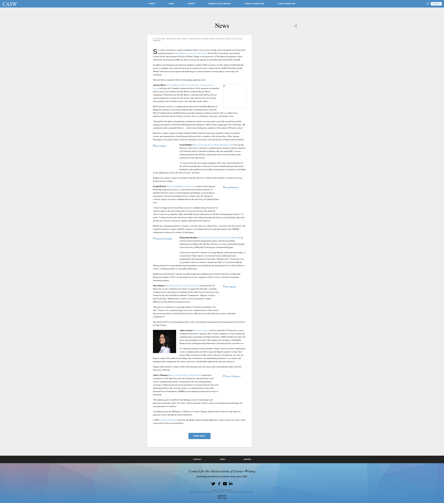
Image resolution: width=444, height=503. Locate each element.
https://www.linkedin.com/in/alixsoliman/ (182, 285)
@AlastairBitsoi (173, 85)
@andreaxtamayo (201, 330)
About (152, 4)
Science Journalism (254, 4)
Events (191, 4)
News (171, 4)
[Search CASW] (427, 3)
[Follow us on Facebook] (219, 484)
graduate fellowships (168, 420)
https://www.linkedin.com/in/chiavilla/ (185, 375)
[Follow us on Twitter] (213, 484)
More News (199, 436)
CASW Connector (286, 4)
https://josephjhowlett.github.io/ (180, 186)
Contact (197, 459)
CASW (9, 3)
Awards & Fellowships (219, 4)
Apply (222, 459)
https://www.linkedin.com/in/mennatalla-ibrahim (218, 237)
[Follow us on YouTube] (225, 484)
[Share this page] (295, 25)
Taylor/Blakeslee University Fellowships (191, 53)
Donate (436, 4)
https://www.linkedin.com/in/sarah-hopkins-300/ (213, 144)
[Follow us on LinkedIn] (231, 484)
